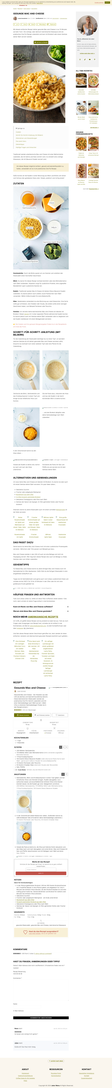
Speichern (61, 715)
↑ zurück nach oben (56, 1061)
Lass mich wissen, (35, 933)
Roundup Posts (56, 1073)
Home (14, 8)
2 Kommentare (63, 18)
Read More (40, 3)
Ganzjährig (34, 8)
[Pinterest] (94, 59)
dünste (26, 314)
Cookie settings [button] (99, 2)
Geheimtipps (20, 144)
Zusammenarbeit (86, 1078)
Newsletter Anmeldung (86, 1073)
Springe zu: (21, 128)
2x (63, 747)
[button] (15, 710)
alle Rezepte (93, 127)
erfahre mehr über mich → (87, 53)
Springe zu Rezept (42, 42)
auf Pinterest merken (43, 715)
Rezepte (20, 8)
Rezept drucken (24, 715)
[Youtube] (90, 59)
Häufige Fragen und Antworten (26, 147)
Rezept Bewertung (19, 971)
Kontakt (86, 1076)
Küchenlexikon (56, 1076)
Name (15, 1004)
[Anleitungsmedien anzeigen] (63, 774)
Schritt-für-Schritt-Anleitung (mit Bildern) (29, 135)
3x (66, 747)
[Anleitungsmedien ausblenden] (66, 774)
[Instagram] (80, 59)
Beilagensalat (60, 509)
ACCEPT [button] (107, 2)
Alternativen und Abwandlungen (26, 138)
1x (60, 747)
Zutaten (18, 132)
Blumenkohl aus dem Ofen (24, 494)
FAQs (25, 1080)
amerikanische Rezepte (43, 616)
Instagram (20, 628)
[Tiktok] (85, 59)
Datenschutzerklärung (25, 1076)
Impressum (25, 1073)
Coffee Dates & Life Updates (25, 1078)
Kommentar (17, 978)
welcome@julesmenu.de (38, 626)
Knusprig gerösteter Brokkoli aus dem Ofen (31, 902)
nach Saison (27, 8)
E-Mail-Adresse (18, 1011)
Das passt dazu (21, 141)
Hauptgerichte (93, 189)
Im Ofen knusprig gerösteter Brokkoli (28, 497)
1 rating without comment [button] (42, 953)
